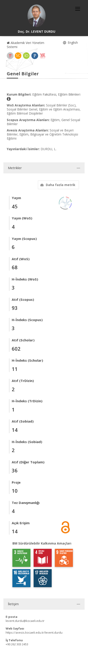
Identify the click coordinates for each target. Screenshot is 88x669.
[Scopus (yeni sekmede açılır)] (18, 55)
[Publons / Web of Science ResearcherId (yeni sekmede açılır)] (34, 55)
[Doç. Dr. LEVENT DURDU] (36, 16)
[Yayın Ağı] (65, 203)
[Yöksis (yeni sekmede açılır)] (42, 55)
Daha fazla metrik (60, 185)
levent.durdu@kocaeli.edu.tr (25, 621)
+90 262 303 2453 (17, 644)
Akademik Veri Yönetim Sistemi (25, 45)
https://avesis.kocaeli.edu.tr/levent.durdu (34, 632)
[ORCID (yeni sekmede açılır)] (26, 55)
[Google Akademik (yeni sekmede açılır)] (10, 55)
